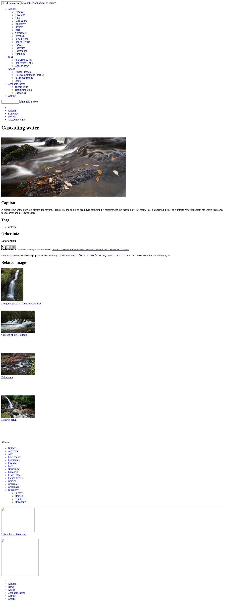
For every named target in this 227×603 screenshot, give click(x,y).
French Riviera (22, 41)
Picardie (19, 26)
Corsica (19, 44)
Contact (12, 95)
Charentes (20, 47)
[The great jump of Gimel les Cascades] (12, 300)
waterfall (12, 227)
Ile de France (21, 38)
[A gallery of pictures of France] (38, 2)
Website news (22, 65)
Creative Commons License (29, 74)
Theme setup (21, 86)
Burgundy (20, 53)
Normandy (20, 32)
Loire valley (21, 20)
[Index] (8, 107)
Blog (10, 56)
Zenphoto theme (16, 83)
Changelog (20, 92)
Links (18, 80)
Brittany (19, 11)
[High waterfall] (18, 416)
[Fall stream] (18, 374)
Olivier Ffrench (23, 71)
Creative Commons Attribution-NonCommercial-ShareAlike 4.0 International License (90, 249)
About (11, 68)
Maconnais (20, 501)
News (11, 586)
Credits (11, 598)
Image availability (24, 77)
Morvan (12, 116)
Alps (17, 17)
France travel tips (24, 62)
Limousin (20, 35)
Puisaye (19, 492)
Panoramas (20, 23)
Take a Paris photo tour (13, 534)
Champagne (21, 50)
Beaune (19, 498)
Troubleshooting (23, 89)
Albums (12, 8)
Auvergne (20, 14)
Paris (17, 29)
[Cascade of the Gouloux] (18, 331)
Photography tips (23, 59)
